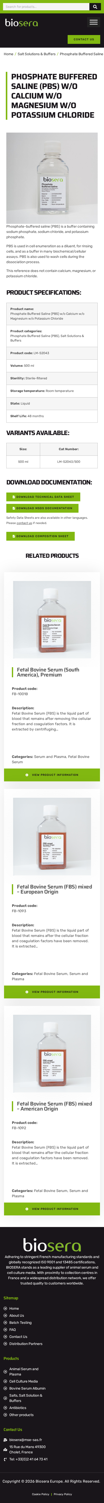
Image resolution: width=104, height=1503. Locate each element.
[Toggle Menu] (94, 22)
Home (8, 54)
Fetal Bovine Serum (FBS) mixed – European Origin (54, 889)
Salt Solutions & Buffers (37, 54)
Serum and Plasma (50, 757)
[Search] (95, 6)
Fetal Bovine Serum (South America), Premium (48, 672)
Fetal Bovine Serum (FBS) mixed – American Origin (54, 1106)
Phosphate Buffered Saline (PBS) (34, 336)
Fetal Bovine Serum (50, 974)
